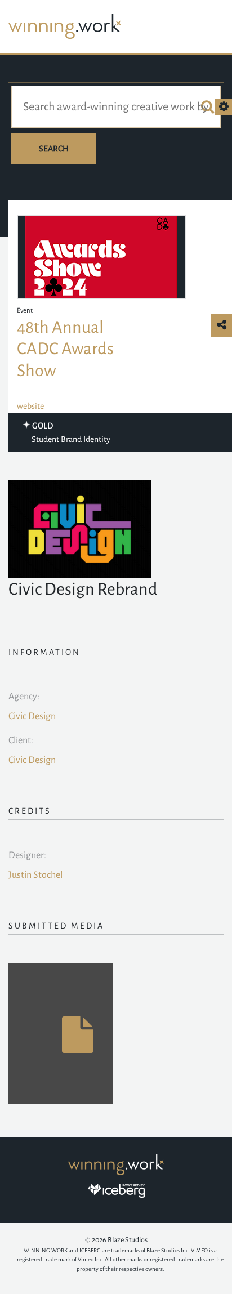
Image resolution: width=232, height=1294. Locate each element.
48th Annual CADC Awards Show (65, 349)
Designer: (27, 855)
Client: (20, 740)
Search (54, 148)
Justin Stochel (35, 875)
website (30, 405)
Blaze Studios (128, 1240)
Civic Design (32, 716)
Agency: (23, 696)
